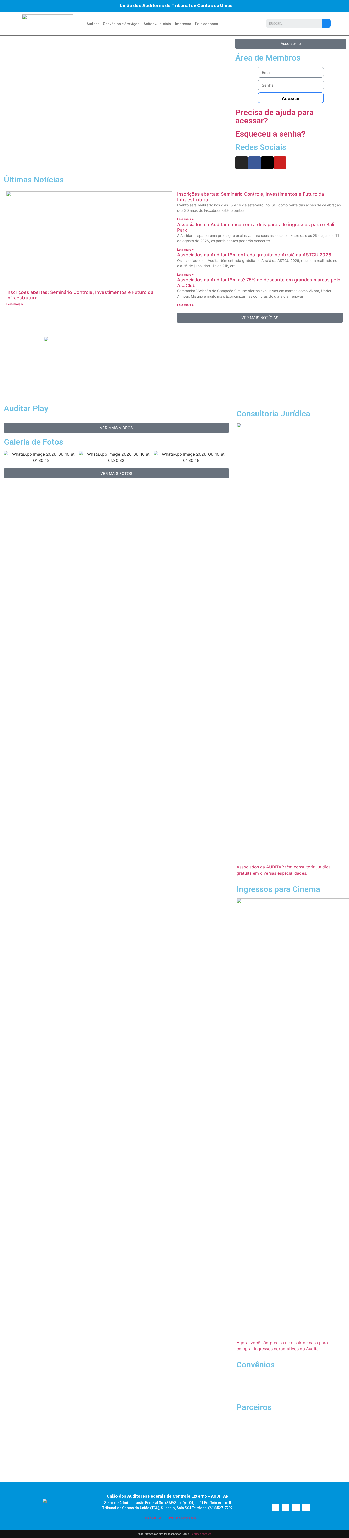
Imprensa (183, 24)
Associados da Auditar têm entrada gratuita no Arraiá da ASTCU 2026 (254, 254)
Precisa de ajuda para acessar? (274, 116)
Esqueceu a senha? (270, 134)
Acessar (291, 98)
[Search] (326, 23)
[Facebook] (254, 162)
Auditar (93, 24)
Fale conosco (206, 24)
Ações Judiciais (157, 24)
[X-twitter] (267, 162)
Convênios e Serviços (121, 24)
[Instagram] (241, 162)
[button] (116, 156)
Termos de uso (152, 1518)
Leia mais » (14, 304)
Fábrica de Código (201, 1534)
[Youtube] (280, 162)
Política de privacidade (183, 1518)
